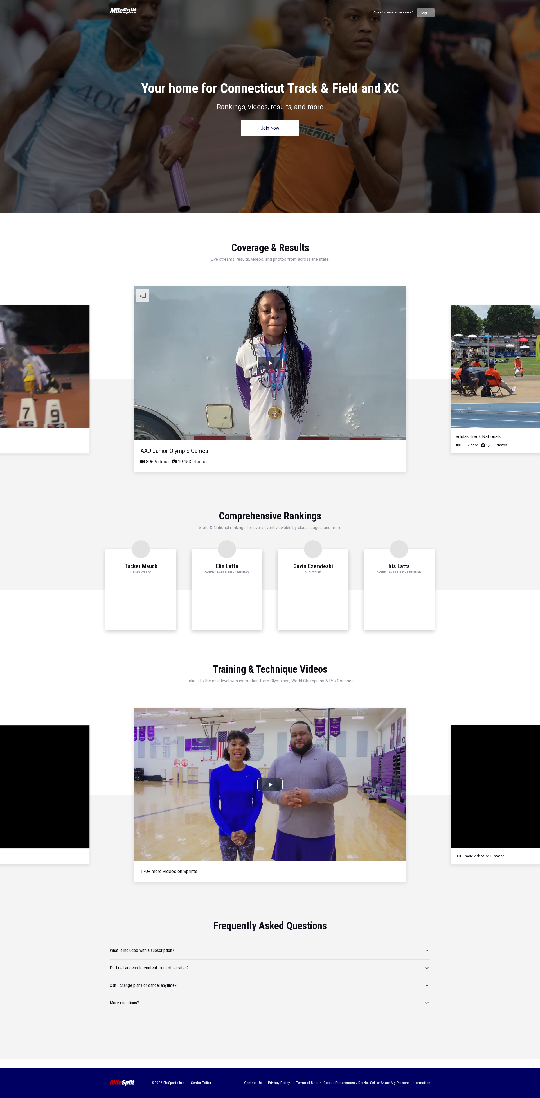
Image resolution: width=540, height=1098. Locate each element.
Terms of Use (307, 1083)
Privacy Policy (279, 1083)
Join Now (270, 128)
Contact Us (253, 1083)
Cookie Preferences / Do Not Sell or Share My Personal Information (376, 1083)
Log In (426, 13)
